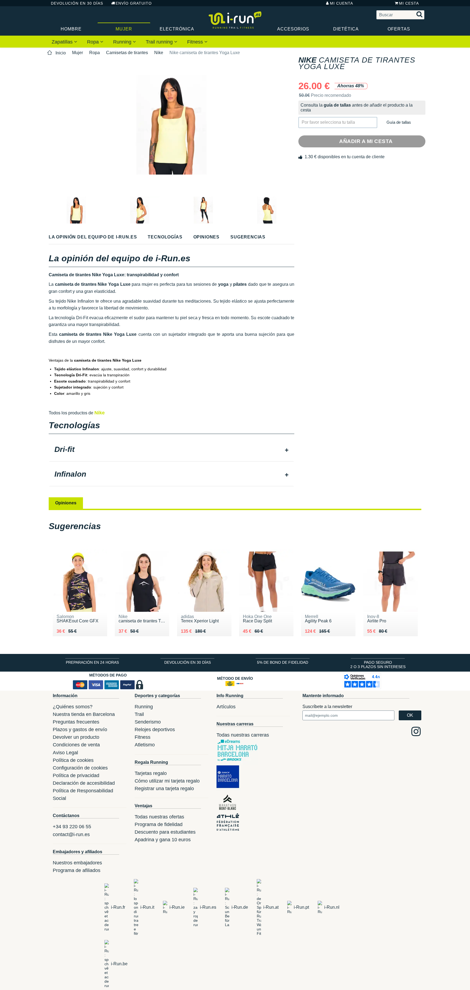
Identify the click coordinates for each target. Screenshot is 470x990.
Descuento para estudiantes (165, 832)
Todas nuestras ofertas (159, 817)
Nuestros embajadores (77, 862)
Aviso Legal (65, 752)
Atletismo (145, 744)
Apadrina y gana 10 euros (163, 839)
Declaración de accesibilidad (84, 783)
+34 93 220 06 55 (72, 826)
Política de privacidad (76, 775)
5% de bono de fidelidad (282, 662)
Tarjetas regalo (151, 773)
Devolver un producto (76, 737)
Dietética (346, 29)
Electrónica (177, 29)
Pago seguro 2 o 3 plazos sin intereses (378, 664)
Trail (139, 714)
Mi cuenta (341, 3)
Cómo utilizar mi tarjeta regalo (167, 781)
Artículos (226, 706)
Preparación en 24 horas (92, 662)
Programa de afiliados (76, 870)
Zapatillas (63, 42)
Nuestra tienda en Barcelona (84, 714)
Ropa (93, 42)
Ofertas (399, 29)
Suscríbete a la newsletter (327, 706)
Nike (158, 52)
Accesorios (293, 29)
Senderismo (148, 722)
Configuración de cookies (80, 768)
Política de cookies (73, 760)
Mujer (124, 29)
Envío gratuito (134, 3)
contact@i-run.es (71, 834)
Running (123, 42)
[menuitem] (64, 42)
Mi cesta (409, 3)
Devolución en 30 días (77, 3)
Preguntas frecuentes (76, 722)
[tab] (171, 450)
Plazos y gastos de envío (80, 729)
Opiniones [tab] (65, 503)
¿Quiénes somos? (72, 706)
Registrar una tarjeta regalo (164, 788)
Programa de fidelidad (159, 824)
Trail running (160, 42)
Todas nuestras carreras (243, 735)
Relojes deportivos (155, 729)
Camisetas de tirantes (127, 52)
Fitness (195, 42)
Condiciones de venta (76, 744)
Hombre (71, 29)
